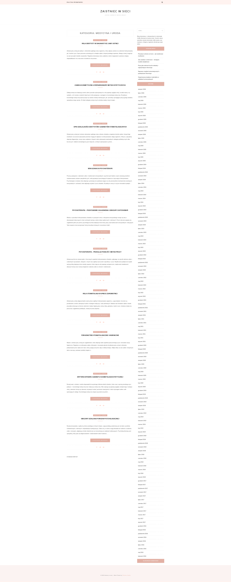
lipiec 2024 (141, 183)
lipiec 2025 (141, 138)
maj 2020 (140, 371)
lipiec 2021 (141, 319)
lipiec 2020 (141, 364)
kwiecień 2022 (142, 285)
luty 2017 (140, 518)
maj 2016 (140, 552)
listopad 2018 (142, 439)
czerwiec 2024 (142, 187)
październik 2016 (143, 533)
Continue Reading (100, 65)
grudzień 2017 (142, 481)
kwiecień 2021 (142, 330)
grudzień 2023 (142, 209)
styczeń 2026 (142, 115)
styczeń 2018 (142, 477)
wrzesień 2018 (142, 447)
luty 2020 (140, 383)
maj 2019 (140, 416)
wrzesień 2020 (142, 356)
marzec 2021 (142, 334)
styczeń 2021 (142, 341)
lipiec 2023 (141, 228)
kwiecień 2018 (142, 465)
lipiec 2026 (141, 93)
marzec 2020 (142, 379)
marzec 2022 (142, 289)
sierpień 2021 (142, 315)
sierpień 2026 (142, 89)
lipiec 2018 (141, 454)
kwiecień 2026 (142, 104)
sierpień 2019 (142, 405)
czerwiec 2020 (142, 368)
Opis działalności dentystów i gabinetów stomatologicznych (100, 127)
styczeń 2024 (142, 206)
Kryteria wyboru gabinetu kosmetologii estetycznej (100, 377)
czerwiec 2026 (142, 96)
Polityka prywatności (75, 2)
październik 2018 (143, 443)
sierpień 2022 (142, 270)
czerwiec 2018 (142, 458)
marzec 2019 (142, 424)
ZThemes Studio (126, 575)
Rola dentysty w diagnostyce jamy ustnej (100, 43)
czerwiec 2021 (142, 322)
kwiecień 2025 (142, 149)
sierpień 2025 (142, 134)
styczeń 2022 (142, 296)
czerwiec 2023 (142, 232)
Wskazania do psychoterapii (100, 168)
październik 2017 (143, 488)
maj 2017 (140, 507)
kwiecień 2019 (142, 420)
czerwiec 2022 (142, 277)
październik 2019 (143, 398)
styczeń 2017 (142, 522)
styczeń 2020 (142, 386)
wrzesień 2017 (142, 492)
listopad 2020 (142, 349)
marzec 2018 (142, 469)
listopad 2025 (142, 123)
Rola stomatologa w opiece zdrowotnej (100, 293)
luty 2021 (140, 337)
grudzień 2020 (142, 345)
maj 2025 (140, 145)
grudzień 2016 (142, 526)
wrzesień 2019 (142, 401)
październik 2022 (143, 262)
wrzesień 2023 (142, 221)
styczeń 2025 (142, 160)
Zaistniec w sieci (115, 11)
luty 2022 (140, 292)
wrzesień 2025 (142, 130)
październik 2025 (143, 127)
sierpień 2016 (142, 541)
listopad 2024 (142, 168)
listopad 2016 (142, 530)
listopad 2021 (142, 304)
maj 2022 (140, 281)
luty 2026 (140, 112)
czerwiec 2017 (142, 503)
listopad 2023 (142, 213)
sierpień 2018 (142, 450)
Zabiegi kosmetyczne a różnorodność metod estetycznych (100, 85)
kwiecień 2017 (142, 511)
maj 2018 (140, 462)
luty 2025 (140, 157)
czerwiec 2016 (142, 548)
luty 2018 (140, 473)
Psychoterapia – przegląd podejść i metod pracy (100, 252)
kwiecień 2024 (142, 194)
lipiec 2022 (141, 273)
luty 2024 (140, 202)
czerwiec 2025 (142, 142)
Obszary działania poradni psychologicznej (100, 418)
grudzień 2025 (142, 119)
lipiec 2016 (141, 545)
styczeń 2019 (142, 432)
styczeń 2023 (142, 251)
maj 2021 (140, 326)
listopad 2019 (142, 394)
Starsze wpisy (72, 456)
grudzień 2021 (142, 300)
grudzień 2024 (142, 164)
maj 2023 (140, 236)
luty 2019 (140, 428)
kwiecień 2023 (142, 240)
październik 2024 (143, 172)
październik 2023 (143, 217)
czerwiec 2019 (142, 413)
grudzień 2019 (142, 390)
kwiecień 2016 (142, 556)
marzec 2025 (142, 153)
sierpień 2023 (142, 224)
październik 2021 (143, 307)
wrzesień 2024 (142, 176)
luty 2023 (140, 247)
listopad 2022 (142, 258)
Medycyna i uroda (100, 40)
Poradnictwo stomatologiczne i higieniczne (100, 335)
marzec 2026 (142, 108)
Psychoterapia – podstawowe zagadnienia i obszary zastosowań (100, 210)
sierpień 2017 (142, 496)
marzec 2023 (142, 243)
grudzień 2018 (142, 435)
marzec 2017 (142, 514)
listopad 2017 (142, 484)
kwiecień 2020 (142, 375)
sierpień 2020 (142, 360)
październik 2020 (143, 353)
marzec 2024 (142, 198)
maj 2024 (140, 191)
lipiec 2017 (141, 499)
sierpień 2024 (142, 179)
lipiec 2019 (141, 409)
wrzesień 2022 (142, 266)
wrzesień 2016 (142, 537)
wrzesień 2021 (142, 311)
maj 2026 (140, 100)
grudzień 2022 (142, 255)
